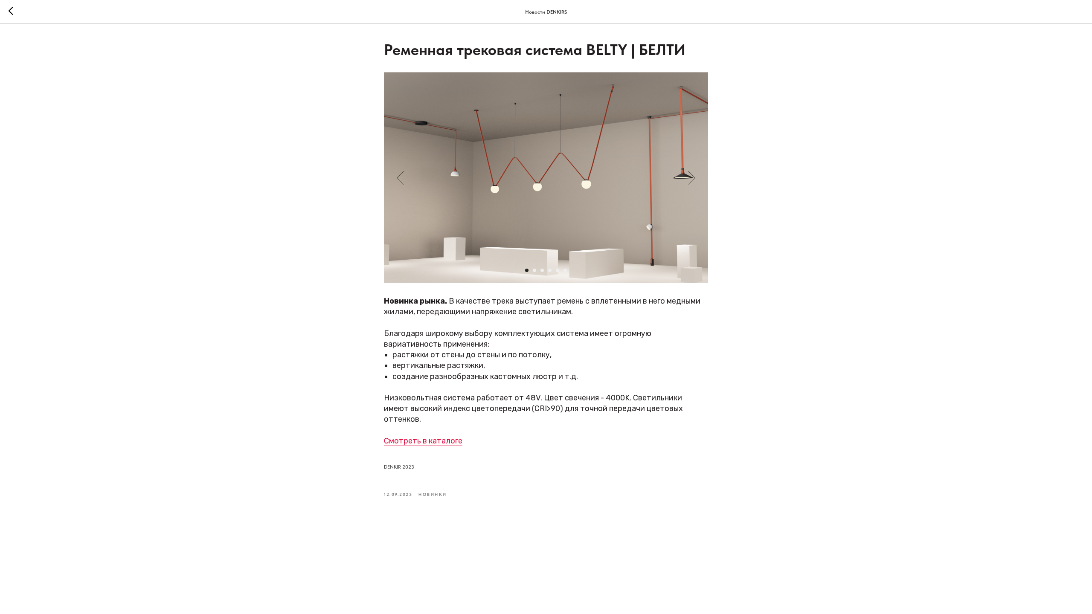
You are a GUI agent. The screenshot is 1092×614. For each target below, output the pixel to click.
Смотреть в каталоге (423, 441)
